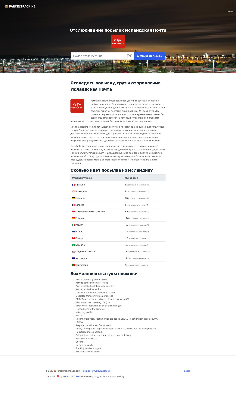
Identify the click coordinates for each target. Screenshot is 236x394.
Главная (86, 370)
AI (101, 376)
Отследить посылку (151, 56)
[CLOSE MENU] (230, 6)
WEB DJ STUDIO (71, 376)
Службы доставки (101, 370)
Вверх (187, 370)
